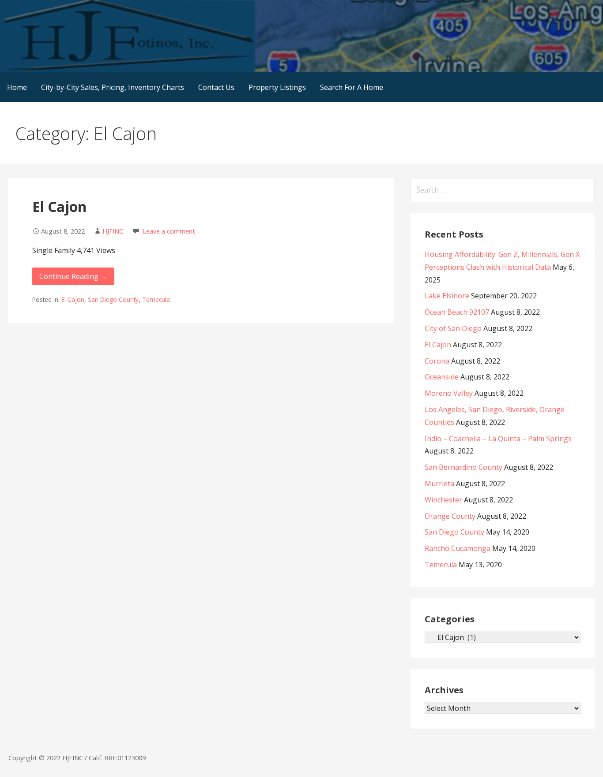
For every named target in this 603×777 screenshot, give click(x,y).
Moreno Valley (449, 393)
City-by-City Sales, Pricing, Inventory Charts (112, 87)
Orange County (450, 516)
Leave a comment (169, 231)
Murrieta (439, 483)
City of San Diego (453, 328)
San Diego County (113, 299)
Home (17, 87)
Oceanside (442, 377)
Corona (437, 361)
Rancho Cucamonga (457, 548)
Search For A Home (351, 87)
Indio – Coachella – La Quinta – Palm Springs (498, 438)
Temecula (156, 299)
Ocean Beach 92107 (457, 312)
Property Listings (277, 87)
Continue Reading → (73, 276)
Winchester (443, 500)
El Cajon (59, 206)
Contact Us (216, 87)
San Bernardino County (463, 467)
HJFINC (112, 231)
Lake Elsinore (447, 296)
